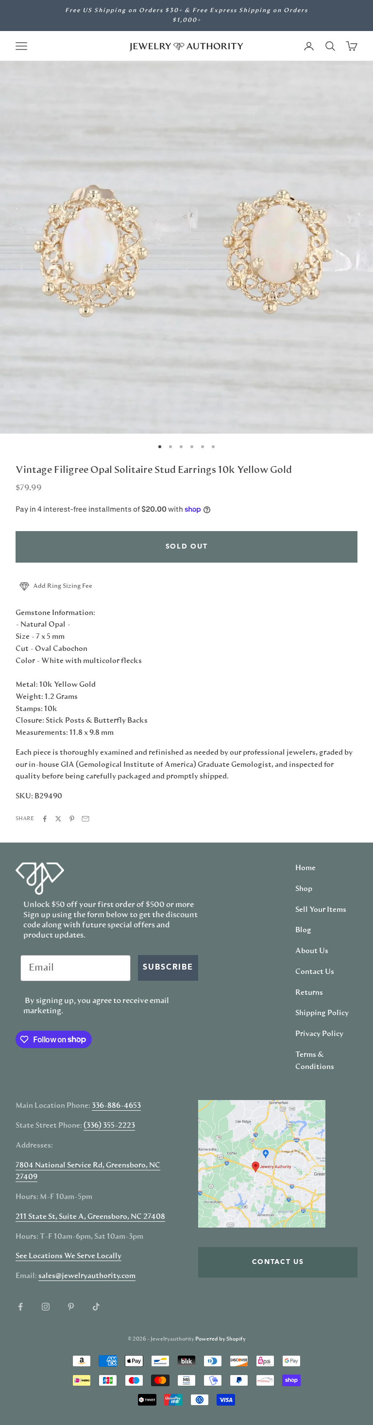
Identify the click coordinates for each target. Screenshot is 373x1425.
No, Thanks (279, 802)
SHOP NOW (280, 773)
